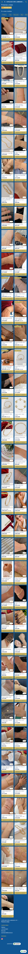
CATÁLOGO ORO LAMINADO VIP (15, 1)
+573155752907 (4, 929)
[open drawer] (2, 2)
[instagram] (2, 939)
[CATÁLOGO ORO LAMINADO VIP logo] (5, 2)
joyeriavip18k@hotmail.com (7, 932)
